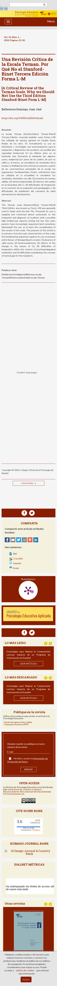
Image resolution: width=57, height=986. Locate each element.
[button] (46, 643)
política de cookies (25, 970)
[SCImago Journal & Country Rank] (29, 852)
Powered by (26, 830)
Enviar (16, 568)
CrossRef (18, 558)
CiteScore (35, 821)
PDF (15, 553)
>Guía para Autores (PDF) (15, 724)
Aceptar (26, 979)
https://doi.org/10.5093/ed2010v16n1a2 (22, 118)
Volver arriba (27, 483)
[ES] (2, 8)
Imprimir (17, 563)
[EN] (6, 8)
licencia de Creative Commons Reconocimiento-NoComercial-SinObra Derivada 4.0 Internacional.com (27, 791)
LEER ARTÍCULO (28, 663)
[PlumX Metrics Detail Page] (28, 590)
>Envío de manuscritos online (17, 722)
